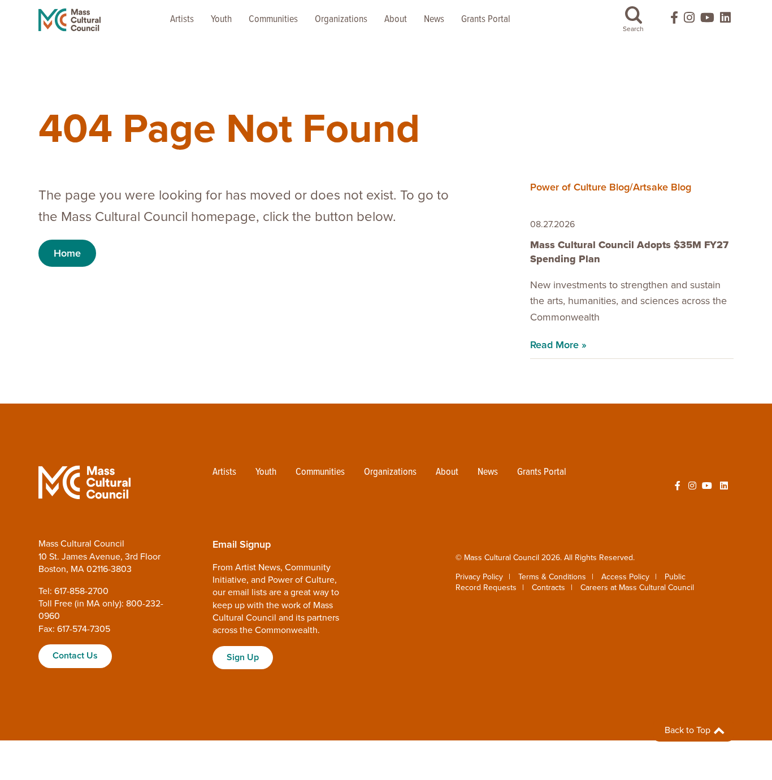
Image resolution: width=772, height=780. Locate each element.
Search (633, 29)
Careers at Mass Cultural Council (637, 587)
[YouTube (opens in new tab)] (707, 20)
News (434, 19)
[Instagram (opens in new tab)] (689, 20)
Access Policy (625, 577)
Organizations (341, 19)
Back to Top (689, 730)
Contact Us (75, 655)
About (395, 19)
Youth (221, 19)
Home (67, 253)
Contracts (548, 587)
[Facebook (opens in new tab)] (669, 20)
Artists (182, 19)
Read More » (558, 345)
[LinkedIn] (725, 20)
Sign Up (243, 657)
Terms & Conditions (552, 577)
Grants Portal (485, 19)
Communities (273, 19)
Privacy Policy (479, 577)
